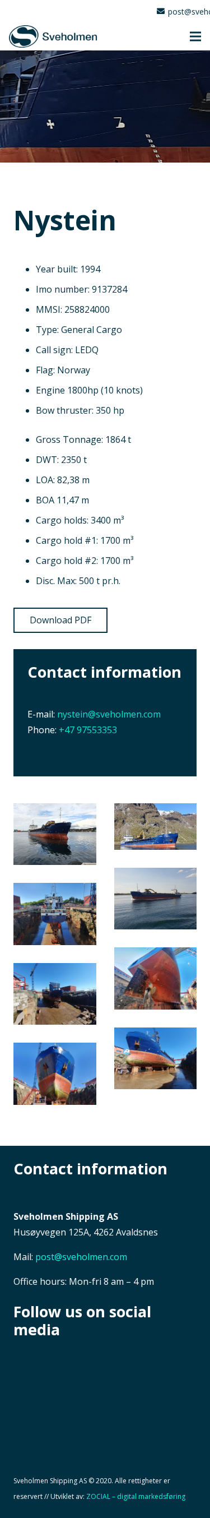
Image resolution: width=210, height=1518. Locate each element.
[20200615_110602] (54, 914)
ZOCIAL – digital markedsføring (135, 1496)
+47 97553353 (88, 730)
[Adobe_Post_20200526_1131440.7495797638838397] (155, 826)
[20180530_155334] (155, 899)
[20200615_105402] (155, 1059)
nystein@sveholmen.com (109, 714)
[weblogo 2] (53, 36)
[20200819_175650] (54, 834)
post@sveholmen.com (81, 1257)
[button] (195, 36)
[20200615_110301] (54, 994)
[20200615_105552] (155, 978)
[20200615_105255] (54, 1074)
